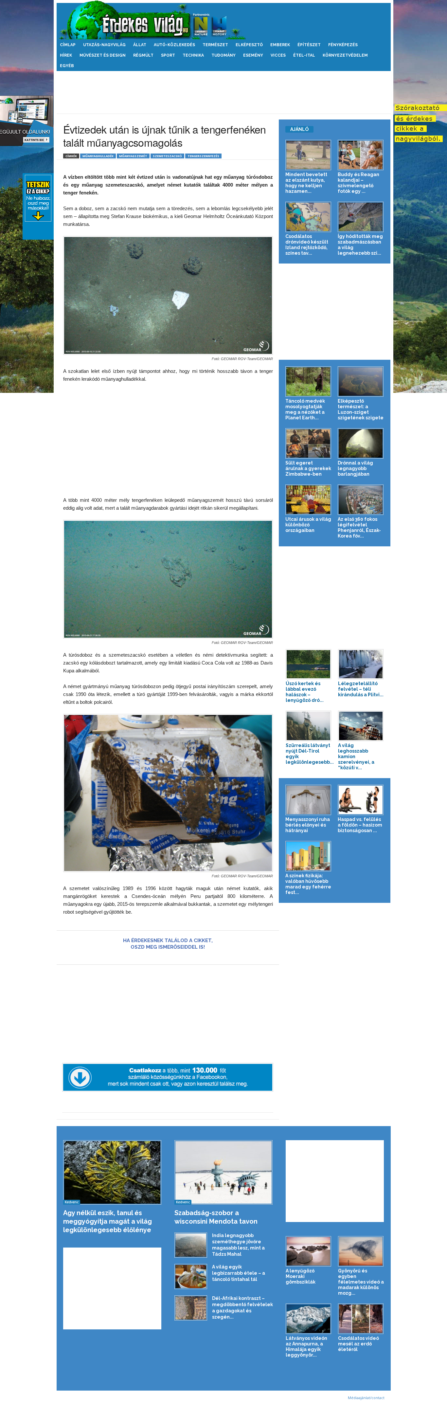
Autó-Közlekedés (174, 45)
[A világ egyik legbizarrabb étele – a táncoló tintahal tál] (190, 1276)
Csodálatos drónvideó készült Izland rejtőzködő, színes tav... (306, 245)
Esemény (253, 55)
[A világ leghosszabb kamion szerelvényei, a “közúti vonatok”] (361, 726)
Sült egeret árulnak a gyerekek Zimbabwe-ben (308, 468)
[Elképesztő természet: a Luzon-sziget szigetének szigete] (361, 381)
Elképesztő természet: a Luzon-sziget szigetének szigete (361, 409)
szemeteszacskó (167, 156)
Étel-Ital (304, 55)
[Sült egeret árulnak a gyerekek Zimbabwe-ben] (308, 443)
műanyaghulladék (98, 156)
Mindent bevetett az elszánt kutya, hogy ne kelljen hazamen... (306, 183)
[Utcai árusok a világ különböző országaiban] (308, 499)
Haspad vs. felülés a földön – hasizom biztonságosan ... (360, 825)
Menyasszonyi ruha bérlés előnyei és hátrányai (307, 825)
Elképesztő (249, 45)
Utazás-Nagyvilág (104, 45)
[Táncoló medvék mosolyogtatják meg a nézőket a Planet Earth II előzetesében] (308, 381)
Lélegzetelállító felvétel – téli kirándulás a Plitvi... (361, 689)
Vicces (278, 55)
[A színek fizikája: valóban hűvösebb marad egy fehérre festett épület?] (308, 856)
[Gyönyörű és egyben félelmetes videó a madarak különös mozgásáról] (361, 1251)
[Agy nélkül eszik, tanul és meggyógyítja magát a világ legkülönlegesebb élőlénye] (112, 1172)
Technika (193, 55)
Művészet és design (103, 55)
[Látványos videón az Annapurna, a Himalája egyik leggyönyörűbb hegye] (308, 1319)
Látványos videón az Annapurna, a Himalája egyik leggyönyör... (306, 1347)
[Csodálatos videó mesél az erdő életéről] (361, 1319)
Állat (139, 45)
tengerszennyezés (203, 156)
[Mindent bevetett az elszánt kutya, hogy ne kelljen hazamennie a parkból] (308, 155)
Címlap (68, 45)
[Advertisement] (223, 92)
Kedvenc (72, 1202)
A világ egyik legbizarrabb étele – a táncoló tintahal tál (238, 1273)
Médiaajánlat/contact (366, 1397)
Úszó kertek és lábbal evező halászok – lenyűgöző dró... (305, 692)
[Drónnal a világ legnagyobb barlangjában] (361, 443)
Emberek (280, 45)
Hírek (66, 55)
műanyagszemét (133, 156)
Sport (168, 55)
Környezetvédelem (345, 55)
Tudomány (223, 55)
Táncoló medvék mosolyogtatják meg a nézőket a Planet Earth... (305, 409)
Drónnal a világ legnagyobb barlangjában (355, 468)
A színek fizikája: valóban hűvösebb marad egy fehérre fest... (308, 884)
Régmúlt (143, 55)
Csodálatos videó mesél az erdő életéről (358, 1344)
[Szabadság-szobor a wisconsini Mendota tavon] (223, 1172)
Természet (215, 45)
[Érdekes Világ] (224, 20)
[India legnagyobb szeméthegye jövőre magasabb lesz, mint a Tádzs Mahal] (190, 1245)
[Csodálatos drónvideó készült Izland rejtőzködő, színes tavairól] (308, 217)
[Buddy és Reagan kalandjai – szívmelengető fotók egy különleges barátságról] (361, 155)
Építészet (309, 45)
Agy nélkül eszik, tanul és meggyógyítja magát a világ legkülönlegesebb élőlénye (107, 1221)
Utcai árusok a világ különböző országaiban (308, 525)
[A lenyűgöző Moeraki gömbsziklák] (308, 1251)
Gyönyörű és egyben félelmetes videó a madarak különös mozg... (361, 1282)
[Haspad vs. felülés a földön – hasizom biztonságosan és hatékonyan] (361, 800)
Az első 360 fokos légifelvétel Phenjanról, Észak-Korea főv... (359, 527)
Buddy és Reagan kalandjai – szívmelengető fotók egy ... (358, 183)
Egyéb (67, 66)
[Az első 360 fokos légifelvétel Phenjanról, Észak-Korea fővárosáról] (361, 499)
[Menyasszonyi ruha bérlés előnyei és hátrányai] (308, 800)
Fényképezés (343, 45)
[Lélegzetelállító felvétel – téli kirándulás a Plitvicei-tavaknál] (361, 664)
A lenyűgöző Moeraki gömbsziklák (300, 1276)
